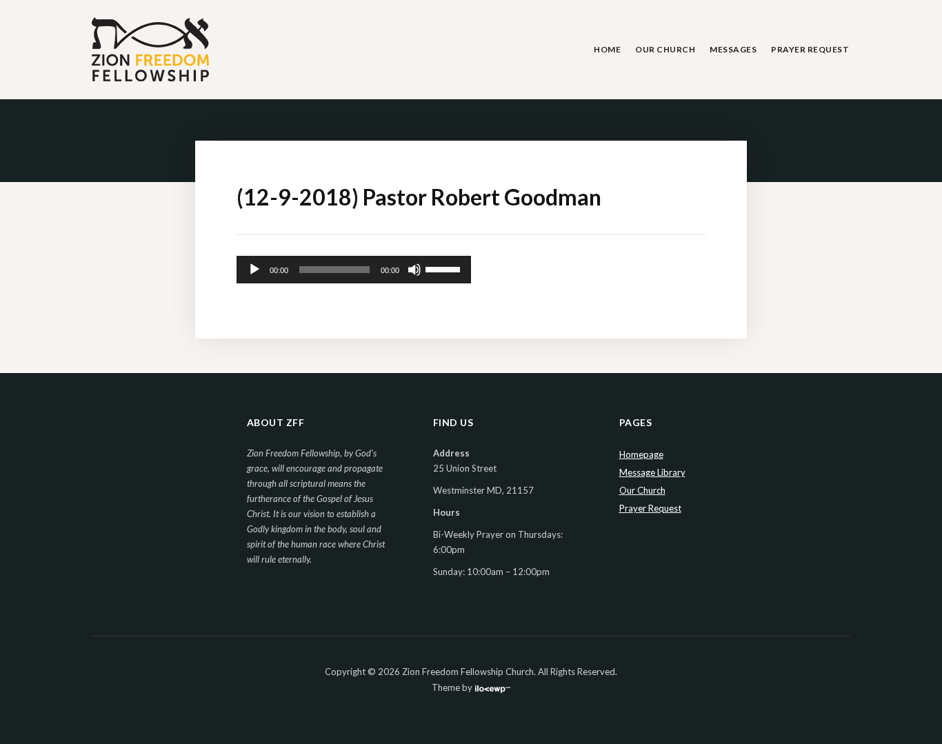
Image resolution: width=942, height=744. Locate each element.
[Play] (254, 270)
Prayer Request (810, 49)
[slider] (444, 268)
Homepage (641, 454)
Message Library (652, 472)
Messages (733, 49)
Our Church (665, 49)
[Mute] (414, 270)
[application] (354, 269)
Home (607, 49)
